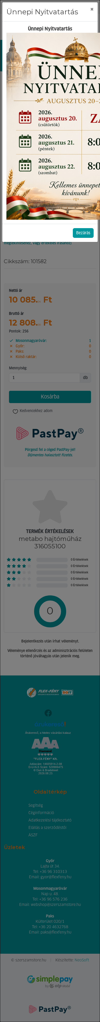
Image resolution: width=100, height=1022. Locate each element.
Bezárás (83, 233)
